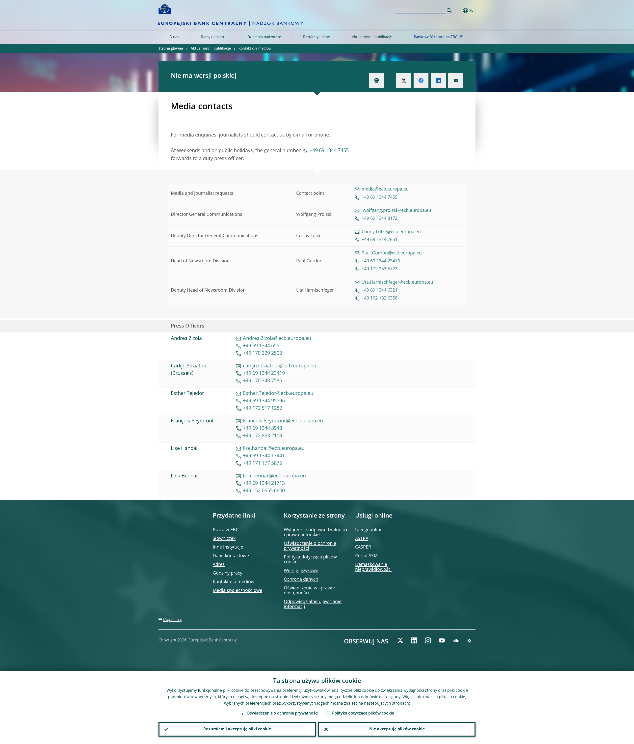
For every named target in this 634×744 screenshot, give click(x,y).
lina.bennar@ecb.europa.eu (274, 476)
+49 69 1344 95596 (264, 401)
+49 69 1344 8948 (262, 428)
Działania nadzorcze (264, 37)
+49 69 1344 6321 (379, 290)
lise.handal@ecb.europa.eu (274, 448)
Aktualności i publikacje (372, 37)
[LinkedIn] (414, 640)
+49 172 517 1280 (262, 408)
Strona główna (170, 48)
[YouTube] (442, 640)
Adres (219, 564)
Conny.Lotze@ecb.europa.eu (391, 232)
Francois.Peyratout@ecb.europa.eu (283, 421)
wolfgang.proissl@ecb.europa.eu (396, 210)
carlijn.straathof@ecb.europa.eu (279, 366)
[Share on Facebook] (421, 80)
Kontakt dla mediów (233, 582)
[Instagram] (428, 640)
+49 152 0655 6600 (264, 491)
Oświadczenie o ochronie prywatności (282, 714)
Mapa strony (172, 620)
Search (449, 10)
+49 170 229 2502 (262, 353)
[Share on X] (403, 80)
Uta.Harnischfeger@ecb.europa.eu (397, 282)
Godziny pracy (227, 573)
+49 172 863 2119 (262, 436)
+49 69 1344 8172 (379, 218)
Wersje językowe (301, 571)
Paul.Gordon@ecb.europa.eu (392, 253)
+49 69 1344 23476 (381, 261)
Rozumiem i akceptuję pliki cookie (237, 729)
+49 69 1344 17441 (264, 456)
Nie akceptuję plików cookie (397, 729)
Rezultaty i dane (316, 37)
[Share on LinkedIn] (438, 80)
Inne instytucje (228, 547)
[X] (400, 640)
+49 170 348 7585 (262, 381)
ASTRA (361, 538)
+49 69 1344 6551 (262, 346)
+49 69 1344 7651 (380, 240)
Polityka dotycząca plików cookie (363, 714)
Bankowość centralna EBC (435, 37)
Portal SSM (366, 556)
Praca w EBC (225, 530)
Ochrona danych (301, 579)
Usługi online (369, 530)
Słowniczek (224, 538)
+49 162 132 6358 (379, 298)
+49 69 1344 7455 (329, 150)
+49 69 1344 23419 (264, 373)
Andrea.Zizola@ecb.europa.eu (277, 338)
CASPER (363, 547)
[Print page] (376, 80)
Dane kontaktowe (231, 556)
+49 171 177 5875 (262, 463)
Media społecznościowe (237, 590)
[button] (458, 10)
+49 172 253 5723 (379, 269)
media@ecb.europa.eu (385, 189)
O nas (174, 37)
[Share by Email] (455, 80)
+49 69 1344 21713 (264, 483)
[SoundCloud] (456, 640)
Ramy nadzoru (213, 37)
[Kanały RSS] (470, 640)
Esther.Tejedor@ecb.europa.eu (278, 393)
